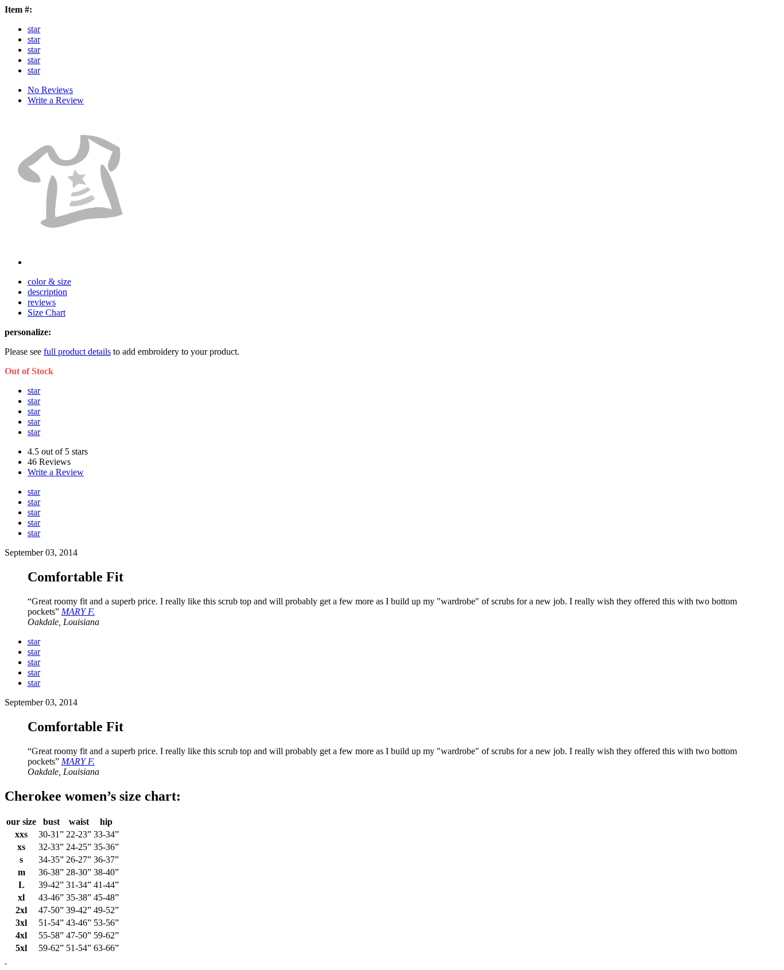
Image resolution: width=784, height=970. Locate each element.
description (47, 292)
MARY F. (78, 611)
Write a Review (56, 100)
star (34, 29)
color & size (49, 281)
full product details (77, 351)
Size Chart (46, 312)
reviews (42, 302)
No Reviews (50, 90)
